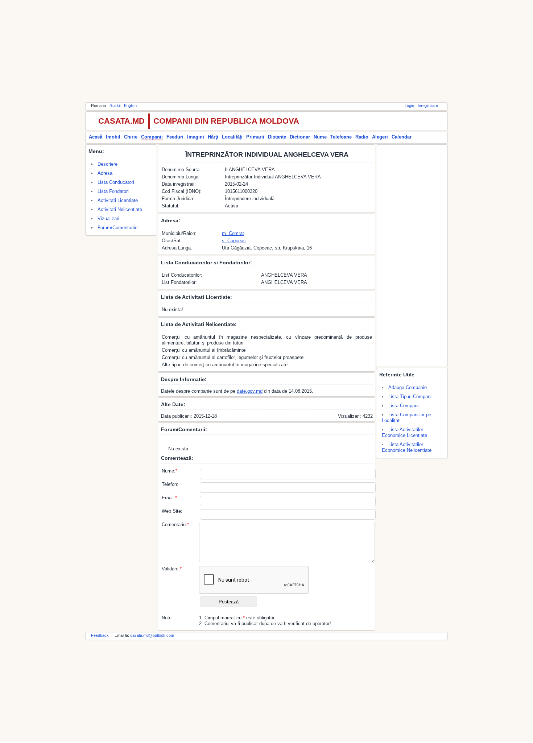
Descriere (107, 164)
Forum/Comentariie (117, 227)
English (130, 105)
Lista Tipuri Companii (410, 396)
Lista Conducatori (116, 182)
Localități (232, 137)
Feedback (100, 635)
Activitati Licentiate (118, 200)
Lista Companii (404, 405)
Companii (152, 137)
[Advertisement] (266, 51)
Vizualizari (108, 218)
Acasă (95, 137)
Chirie (130, 137)
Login (409, 105)
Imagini (195, 137)
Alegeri (380, 137)
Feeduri (174, 137)
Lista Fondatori (113, 191)
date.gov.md (250, 391)
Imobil (113, 137)
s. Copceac (234, 240)
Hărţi (213, 137)
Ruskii (115, 105)
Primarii (255, 137)
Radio (361, 137)
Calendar (402, 137)
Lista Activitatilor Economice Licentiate (404, 432)
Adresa (105, 173)
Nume (320, 137)
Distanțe (277, 137)
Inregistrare (428, 105)
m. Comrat (233, 233)
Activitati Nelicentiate (120, 209)
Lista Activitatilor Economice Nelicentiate (406, 447)
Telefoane (341, 137)
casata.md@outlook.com (152, 635)
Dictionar (300, 137)
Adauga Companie (407, 387)
